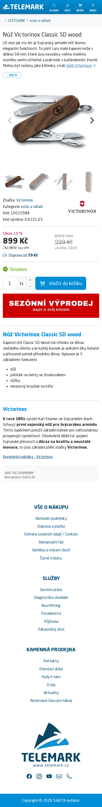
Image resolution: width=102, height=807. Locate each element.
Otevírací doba (51, 668)
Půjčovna (51, 621)
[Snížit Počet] (29, 286)
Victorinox (24, 200)
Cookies (71, 534)
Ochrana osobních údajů (43, 534)
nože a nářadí (32, 206)
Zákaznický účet (51, 629)
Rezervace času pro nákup (51, 700)
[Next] (91, 120)
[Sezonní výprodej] (51, 306)
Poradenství (51, 613)
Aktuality (51, 692)
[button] (68, 7)
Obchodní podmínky (51, 518)
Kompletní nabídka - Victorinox (28, 456)
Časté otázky (51, 558)
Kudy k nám (51, 676)
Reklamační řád (51, 542)
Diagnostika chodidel (51, 597)
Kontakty (51, 660)
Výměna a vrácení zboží (51, 550)
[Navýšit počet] (29, 280)
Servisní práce (51, 589)
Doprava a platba (51, 526)
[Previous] (10, 120)
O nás (51, 684)
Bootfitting (51, 605)
